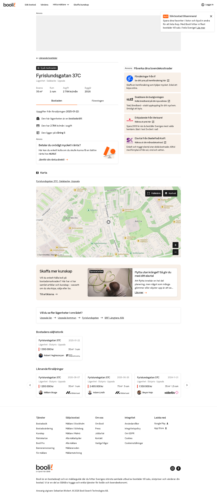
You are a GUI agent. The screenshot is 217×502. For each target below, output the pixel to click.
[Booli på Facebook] (178, 468)
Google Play (159, 423)
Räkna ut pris (149, 121)
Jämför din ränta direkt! (52, 159)
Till (47, 294)
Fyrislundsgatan (90, 317)
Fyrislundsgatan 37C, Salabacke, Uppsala (58, 181)
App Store (159, 428)
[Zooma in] (175, 245)
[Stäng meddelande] (211, 16)
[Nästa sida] (187, 385)
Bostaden (56, 100)
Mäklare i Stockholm (75, 423)
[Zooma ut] (175, 252)
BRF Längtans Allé (114, 317)
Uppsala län (46, 317)
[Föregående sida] (30, 385)
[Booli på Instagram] (172, 468)
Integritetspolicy (133, 428)
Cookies (128, 438)
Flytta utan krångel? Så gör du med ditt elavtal (153, 274)
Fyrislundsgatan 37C (50, 377)
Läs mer (201, 27)
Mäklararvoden (72, 448)
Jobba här (99, 433)
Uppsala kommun (67, 317)
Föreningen (98, 100)
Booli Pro (40, 443)
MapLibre (54, 255)
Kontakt (99, 438)
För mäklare (41, 453)
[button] (108, 222)
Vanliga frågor (101, 443)
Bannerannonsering (45, 448)
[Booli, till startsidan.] (9, 5)
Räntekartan (42, 438)
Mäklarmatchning (74, 453)
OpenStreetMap (44, 255)
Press (98, 428)
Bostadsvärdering (44, 428)
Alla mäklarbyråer (73, 438)
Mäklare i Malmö (73, 433)
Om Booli (99, 423)
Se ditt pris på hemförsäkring (152, 80)
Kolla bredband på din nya (152, 101)
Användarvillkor (132, 423)
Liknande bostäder (48, 58)
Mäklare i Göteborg (74, 428)
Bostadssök (41, 423)
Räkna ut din (150, 142)
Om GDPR (129, 433)
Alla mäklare (71, 443)
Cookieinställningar (134, 443)
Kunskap (40, 433)
